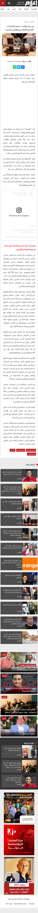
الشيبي (12, 450)
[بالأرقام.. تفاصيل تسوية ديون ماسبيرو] (29, 519)
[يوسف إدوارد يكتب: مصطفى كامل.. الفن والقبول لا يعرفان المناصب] (19, 662)
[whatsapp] (15, 67)
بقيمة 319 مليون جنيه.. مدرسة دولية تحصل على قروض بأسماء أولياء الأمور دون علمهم (12, 636)
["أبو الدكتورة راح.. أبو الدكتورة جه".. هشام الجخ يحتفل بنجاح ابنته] (29, 593)
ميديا (19, 9)
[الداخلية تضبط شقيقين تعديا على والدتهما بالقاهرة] (29, 504)
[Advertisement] (19, 106)
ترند (8, 9)
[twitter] (19, 67)
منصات (2, 9)
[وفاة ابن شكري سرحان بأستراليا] (29, 608)
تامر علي (26, 61)
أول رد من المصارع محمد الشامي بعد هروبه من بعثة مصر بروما (13, 780)
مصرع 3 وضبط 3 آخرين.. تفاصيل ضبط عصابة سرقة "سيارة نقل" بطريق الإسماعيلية (12, 533)
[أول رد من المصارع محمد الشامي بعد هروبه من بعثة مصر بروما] (29, 475)
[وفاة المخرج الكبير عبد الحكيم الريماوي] (29, 578)
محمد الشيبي (31, 454)
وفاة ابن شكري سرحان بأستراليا (12, 604)
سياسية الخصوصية (20, 903)
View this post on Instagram (19, 215)
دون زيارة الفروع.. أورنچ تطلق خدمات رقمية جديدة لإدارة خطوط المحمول (11, 563)
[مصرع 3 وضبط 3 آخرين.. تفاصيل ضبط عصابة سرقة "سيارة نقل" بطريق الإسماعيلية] (29, 534)
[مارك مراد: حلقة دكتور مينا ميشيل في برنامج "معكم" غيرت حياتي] (19, 726)
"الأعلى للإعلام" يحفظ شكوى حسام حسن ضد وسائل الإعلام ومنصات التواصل (12, 622)
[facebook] (23, 67)
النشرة (26, 9)
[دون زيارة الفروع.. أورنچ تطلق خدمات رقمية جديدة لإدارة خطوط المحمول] (29, 564)
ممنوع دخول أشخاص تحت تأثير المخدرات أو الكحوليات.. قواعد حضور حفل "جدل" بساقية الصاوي (11, 489)
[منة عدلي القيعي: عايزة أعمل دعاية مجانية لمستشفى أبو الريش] (29, 549)
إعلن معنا (9, 903)
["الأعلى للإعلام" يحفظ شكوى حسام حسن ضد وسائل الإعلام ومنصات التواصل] (29, 622)
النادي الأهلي (20, 450)
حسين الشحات (31, 450)
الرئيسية (34, 9)
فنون (14, 9)
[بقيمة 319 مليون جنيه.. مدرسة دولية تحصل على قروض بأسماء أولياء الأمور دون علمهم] (29, 637)
